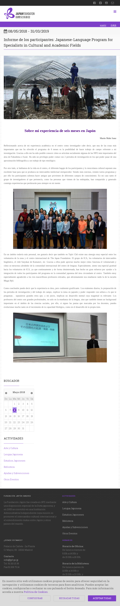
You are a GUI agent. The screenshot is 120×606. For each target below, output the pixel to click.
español (103, 25)
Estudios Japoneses (14, 460)
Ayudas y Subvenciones (16, 473)
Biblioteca (9, 466)
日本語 (113, 25)
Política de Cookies (36, 591)
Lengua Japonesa (13, 454)
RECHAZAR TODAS (69, 598)
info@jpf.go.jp (11, 559)
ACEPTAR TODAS (102, 598)
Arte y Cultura (11, 448)
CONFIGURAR (34, 598)
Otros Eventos (11, 479)
